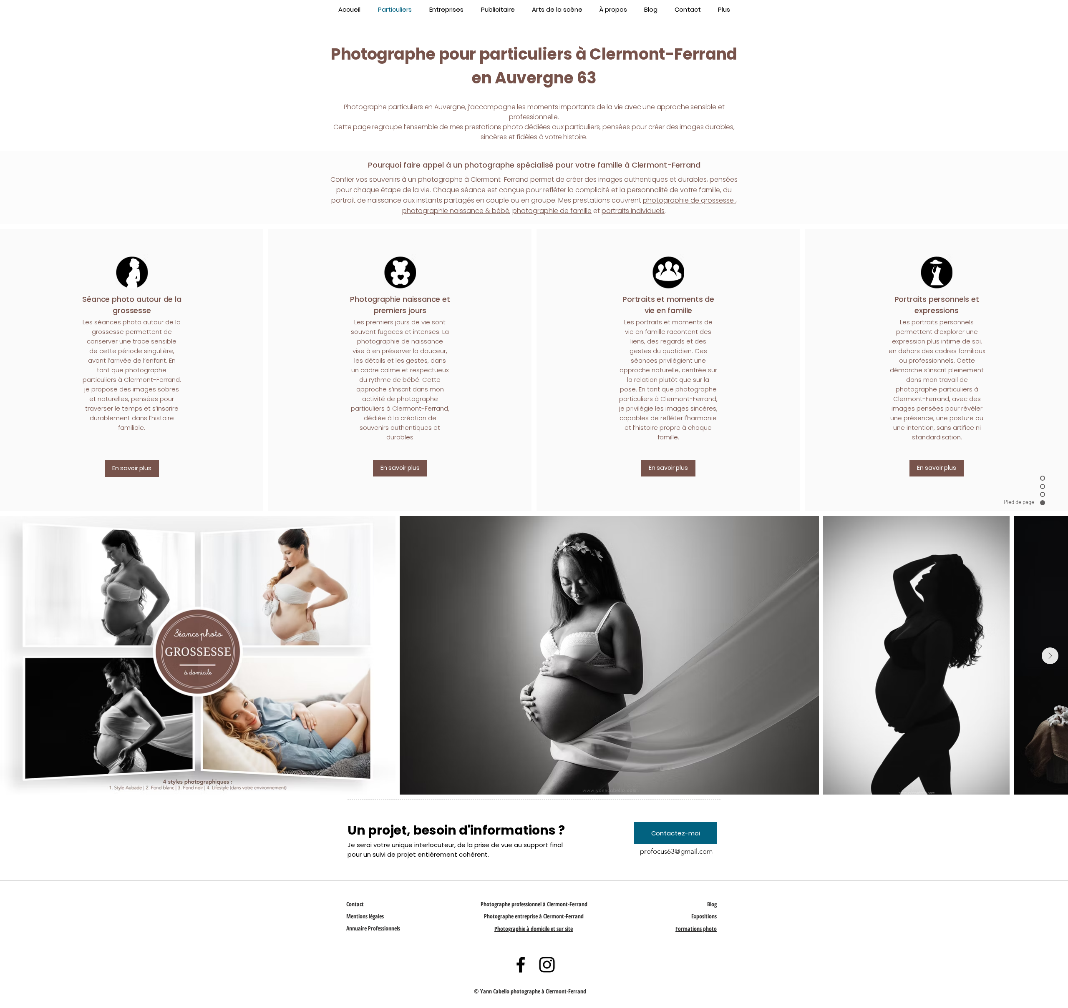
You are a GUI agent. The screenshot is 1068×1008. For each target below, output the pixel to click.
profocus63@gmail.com (676, 851)
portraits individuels (633, 211)
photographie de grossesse (689, 200)
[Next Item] (1050, 655)
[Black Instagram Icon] (547, 964)
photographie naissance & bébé (455, 211)
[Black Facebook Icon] (520, 964)
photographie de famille (552, 211)
